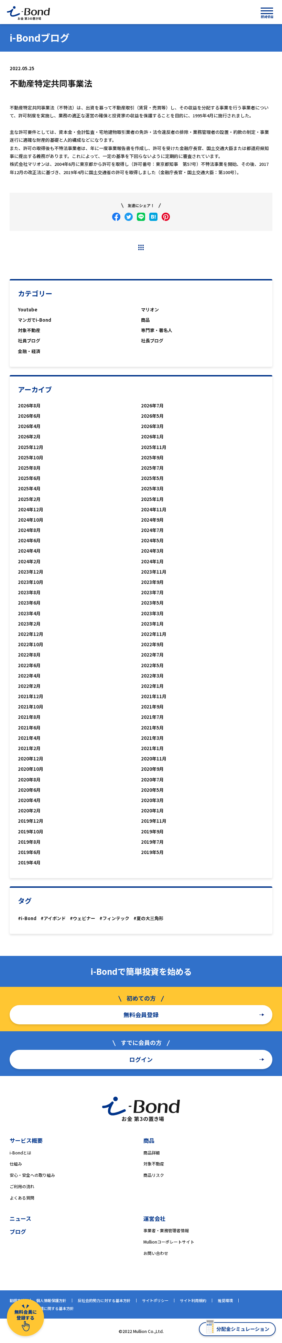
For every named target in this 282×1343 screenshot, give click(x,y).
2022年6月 (29, 665)
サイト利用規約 (193, 1300)
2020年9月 (152, 769)
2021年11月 (153, 696)
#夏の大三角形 (148, 918)
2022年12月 (30, 634)
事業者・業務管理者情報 (166, 1230)
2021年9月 (152, 706)
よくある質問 (22, 1198)
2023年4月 (29, 613)
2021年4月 (29, 738)
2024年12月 (30, 509)
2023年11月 (153, 571)
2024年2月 (29, 561)
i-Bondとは (20, 1152)
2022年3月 (152, 675)
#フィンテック (114, 918)
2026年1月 (152, 436)
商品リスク (153, 1175)
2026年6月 (29, 416)
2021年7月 (152, 717)
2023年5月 (152, 602)
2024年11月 (153, 509)
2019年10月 (30, 831)
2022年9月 (152, 644)
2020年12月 (30, 758)
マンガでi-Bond (34, 320)
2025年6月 (29, 478)
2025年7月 (152, 468)
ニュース (20, 1218)
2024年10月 (30, 519)
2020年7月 (152, 779)
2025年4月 (29, 488)
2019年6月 (29, 852)
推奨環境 (225, 1300)
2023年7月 (152, 592)
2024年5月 (152, 540)
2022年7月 (152, 654)
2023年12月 (30, 571)
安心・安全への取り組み (32, 1175)
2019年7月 (152, 842)
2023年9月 (152, 582)
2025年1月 (152, 499)
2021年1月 (152, 748)
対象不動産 (29, 330)
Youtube (27, 309)
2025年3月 (152, 488)
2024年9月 (152, 519)
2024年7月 (152, 530)
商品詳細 (151, 1152)
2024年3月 (152, 550)
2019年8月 (29, 842)
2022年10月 (30, 644)
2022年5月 (152, 665)
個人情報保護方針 (51, 1300)
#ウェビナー (82, 918)
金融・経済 (29, 351)
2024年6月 (29, 540)
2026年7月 (152, 405)
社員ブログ (29, 340)
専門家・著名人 (156, 330)
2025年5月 (152, 478)
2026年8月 (29, 405)
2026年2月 (29, 436)
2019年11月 (153, 821)
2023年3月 (152, 613)
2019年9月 (152, 831)
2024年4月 (29, 550)
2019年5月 (152, 852)
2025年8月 (29, 468)
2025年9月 (152, 457)
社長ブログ (152, 340)
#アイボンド (53, 918)
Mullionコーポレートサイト (168, 1242)
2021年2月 (29, 748)
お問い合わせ (155, 1253)
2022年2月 (29, 686)
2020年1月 (152, 810)
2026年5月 (152, 416)
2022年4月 (29, 675)
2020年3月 (152, 800)
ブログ (18, 1231)
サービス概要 (26, 1140)
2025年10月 (30, 457)
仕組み (16, 1163)
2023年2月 (29, 623)
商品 (145, 320)
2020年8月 (29, 779)
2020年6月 (29, 790)
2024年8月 (29, 530)
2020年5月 (152, 790)
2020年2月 (29, 810)
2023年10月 (30, 582)
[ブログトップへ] (141, 247)
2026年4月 (29, 426)
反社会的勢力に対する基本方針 (104, 1300)
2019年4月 (29, 862)
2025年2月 (29, 499)
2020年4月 (29, 800)
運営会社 (154, 1218)
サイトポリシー (155, 1300)
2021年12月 (30, 696)
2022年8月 (29, 654)
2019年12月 (30, 821)
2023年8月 (29, 592)
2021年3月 (152, 738)
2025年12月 (30, 447)
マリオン (150, 309)
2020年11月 (153, 758)
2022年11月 (153, 634)
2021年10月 (30, 706)
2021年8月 (29, 717)
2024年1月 (152, 561)
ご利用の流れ (22, 1186)
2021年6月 (29, 727)
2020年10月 (30, 769)
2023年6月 (29, 602)
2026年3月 (152, 426)
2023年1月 (152, 623)
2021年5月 (152, 727)
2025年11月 (153, 447)
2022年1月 (152, 686)
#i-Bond (27, 918)
